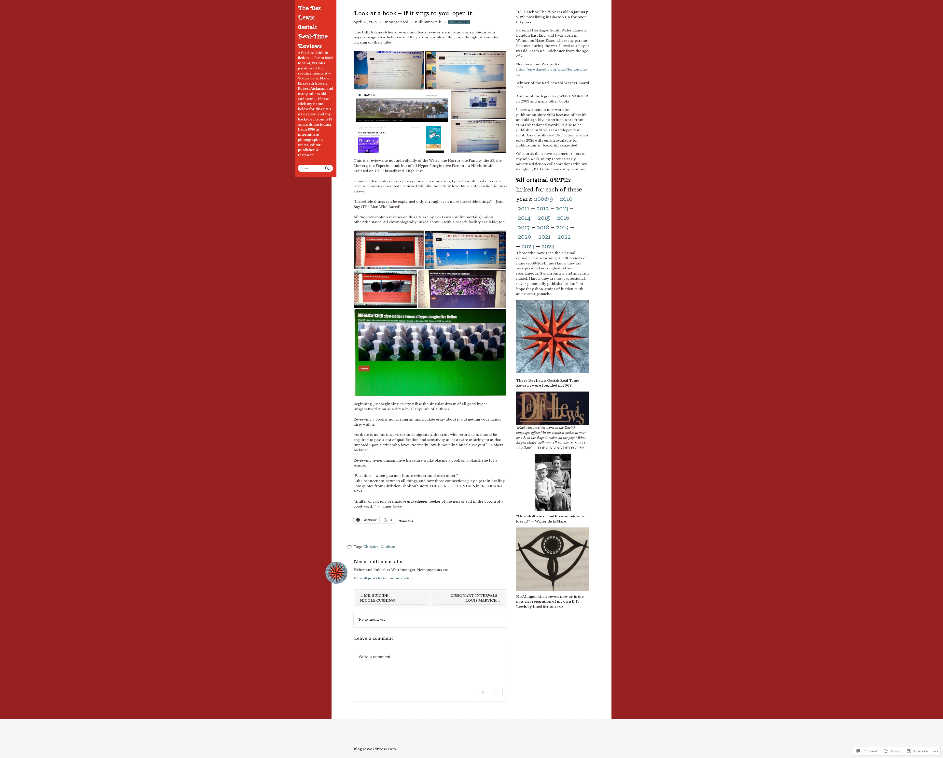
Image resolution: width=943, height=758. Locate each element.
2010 (566, 199)
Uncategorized (395, 22)
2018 (543, 227)
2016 (563, 217)
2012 (543, 208)
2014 (524, 217)
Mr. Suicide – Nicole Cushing (377, 598)
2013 (562, 208)
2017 (524, 227)
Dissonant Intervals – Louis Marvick (475, 598)
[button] (389, 70)
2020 (524, 236)
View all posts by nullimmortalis (384, 578)
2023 (528, 246)
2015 (544, 217)
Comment (490, 692)
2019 (562, 227)
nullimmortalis (428, 22)
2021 (544, 236)
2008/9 (543, 199)
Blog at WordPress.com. (375, 749)
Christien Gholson (379, 547)
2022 (564, 236)
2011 (523, 208)
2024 (548, 246)
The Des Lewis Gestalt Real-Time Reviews (313, 27)
